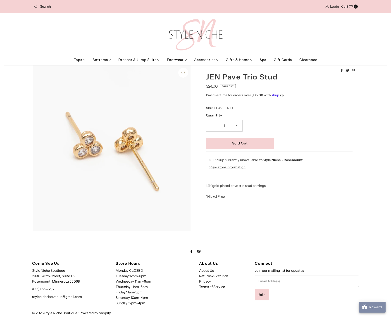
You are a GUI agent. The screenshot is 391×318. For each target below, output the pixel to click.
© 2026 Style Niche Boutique (54, 313)
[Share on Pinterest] (353, 70)
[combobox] (85, 6)
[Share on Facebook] (342, 70)
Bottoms (101, 60)
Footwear (176, 60)
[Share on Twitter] (348, 70)
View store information (227, 167)
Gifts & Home (238, 60)
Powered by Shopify (95, 313)
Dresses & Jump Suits (137, 60)
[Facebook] (191, 251)
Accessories (205, 60)
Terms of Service (212, 287)
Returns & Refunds (213, 276)
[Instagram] (198, 251)
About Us (206, 270)
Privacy (205, 281)
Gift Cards (283, 60)
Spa (263, 60)
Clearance (308, 60)
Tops (78, 60)
